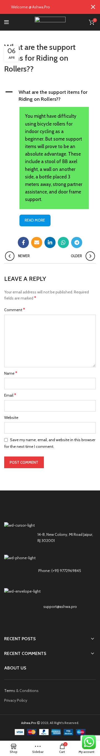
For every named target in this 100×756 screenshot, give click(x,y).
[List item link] (50, 570)
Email (10, 395)
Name (10, 373)
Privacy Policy (15, 700)
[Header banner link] (41, 7)
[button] (50, 95)
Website (11, 417)
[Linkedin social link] (50, 242)
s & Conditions (26, 690)
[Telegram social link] (76, 242)
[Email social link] (36, 242)
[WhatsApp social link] (63, 242)
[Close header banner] (93, 7)
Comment (14, 309)
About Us (15, 668)
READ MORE (35, 220)
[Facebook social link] (23, 242)
